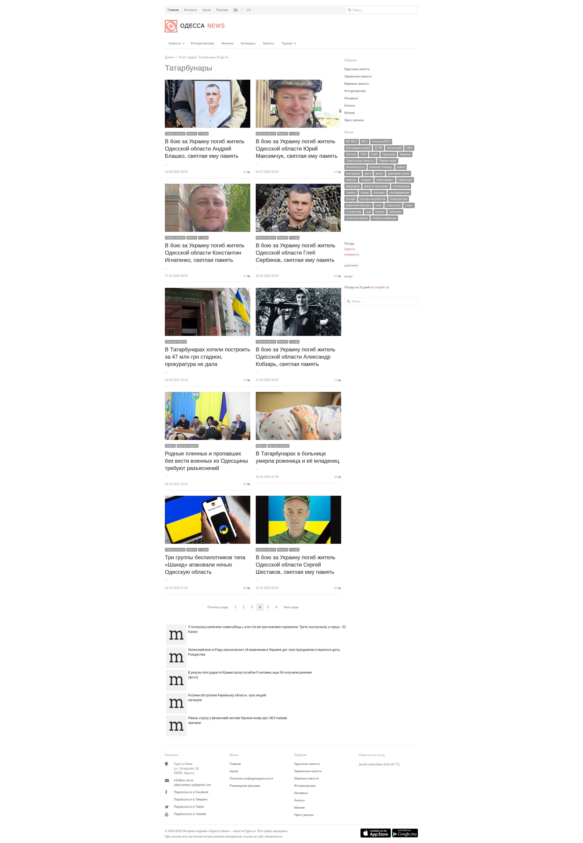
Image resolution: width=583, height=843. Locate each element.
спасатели (393, 205)
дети (368, 173)
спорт (409, 205)
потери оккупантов (373, 199)
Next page (291, 607)
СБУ (363, 154)
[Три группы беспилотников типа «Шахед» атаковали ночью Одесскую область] (207, 498)
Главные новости (175, 133)
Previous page (217, 607)
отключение (401, 186)
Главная (235, 764)
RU (236, 10)
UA (248, 10)
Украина (405, 154)
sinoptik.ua (382, 287)
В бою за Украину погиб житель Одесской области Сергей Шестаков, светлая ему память (295, 564)
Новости (175, 43)
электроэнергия (357, 218)
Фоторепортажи (202, 43)
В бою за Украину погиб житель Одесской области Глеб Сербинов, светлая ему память (295, 252)
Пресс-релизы (354, 120)
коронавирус (385, 179)
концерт (366, 179)
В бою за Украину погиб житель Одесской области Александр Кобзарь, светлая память (295, 356)
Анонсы (268, 43)
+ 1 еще (294, 133)
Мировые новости (356, 83)
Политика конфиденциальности (251, 778)
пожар (365, 192)
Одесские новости (176, 341)
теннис (380, 211)
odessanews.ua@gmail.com (192, 785)
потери (350, 199)
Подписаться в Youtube (190, 814)
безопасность (355, 167)
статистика (353, 211)
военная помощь (380, 167)
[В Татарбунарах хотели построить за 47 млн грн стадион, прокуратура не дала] (207, 290)
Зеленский (394, 148)
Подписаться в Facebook (191, 792)
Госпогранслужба (358, 148)
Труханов (388, 154)
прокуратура (398, 199)
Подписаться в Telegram (190, 799)
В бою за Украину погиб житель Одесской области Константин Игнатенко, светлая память (205, 252)
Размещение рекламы (245, 785)
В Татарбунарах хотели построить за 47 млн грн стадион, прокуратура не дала (207, 356)
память (351, 192)
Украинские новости (358, 76)
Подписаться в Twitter (189, 806)
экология (395, 211)
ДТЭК (378, 148)
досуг (379, 173)
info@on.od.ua (183, 780)
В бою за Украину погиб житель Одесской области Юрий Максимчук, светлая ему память (297, 148)
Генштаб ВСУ (381, 141)
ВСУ (365, 141)
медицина (353, 186)
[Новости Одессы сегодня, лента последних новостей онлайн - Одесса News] (194, 26)
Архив (234, 771)
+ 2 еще (203, 133)
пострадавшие (399, 192)
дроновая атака (398, 173)
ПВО (409, 148)
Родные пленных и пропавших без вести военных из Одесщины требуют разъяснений (206, 460)
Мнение (227, 43)
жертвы (351, 179)
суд (368, 211)
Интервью (248, 43)
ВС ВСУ (351, 141)
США (374, 154)
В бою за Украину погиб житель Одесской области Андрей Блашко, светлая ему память (205, 148)
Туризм (286, 43)
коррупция (405, 179)
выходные (353, 173)
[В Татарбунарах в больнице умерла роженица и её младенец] (298, 394)
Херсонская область (360, 160)
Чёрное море (387, 160)
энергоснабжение (384, 218)
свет (379, 205)
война (401, 167)
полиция (379, 192)
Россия (351, 154)
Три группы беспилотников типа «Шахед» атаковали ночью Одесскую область (205, 564)
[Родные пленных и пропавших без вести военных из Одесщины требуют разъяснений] (207, 394)
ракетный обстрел (358, 205)
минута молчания (376, 186)
